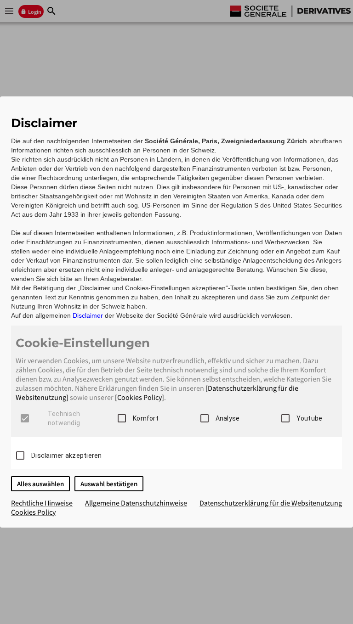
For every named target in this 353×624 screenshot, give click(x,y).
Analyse (228, 418)
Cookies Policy (33, 512)
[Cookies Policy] (139, 397)
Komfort (146, 418)
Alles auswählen (40, 483)
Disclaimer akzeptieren (66, 455)
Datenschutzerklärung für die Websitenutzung (270, 502)
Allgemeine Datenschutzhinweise (136, 502)
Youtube (309, 418)
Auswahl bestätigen (108, 483)
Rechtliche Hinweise (42, 502)
